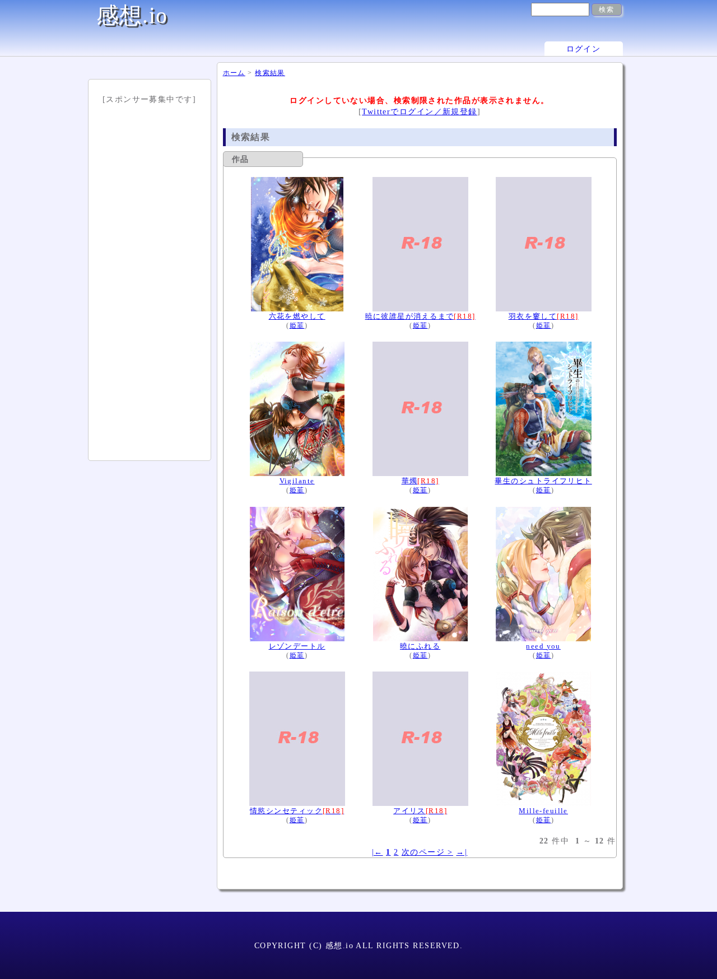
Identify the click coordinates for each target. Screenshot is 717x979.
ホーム (234, 73)
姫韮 (297, 325)
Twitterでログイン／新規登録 (419, 111)
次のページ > (427, 851)
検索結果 (270, 73)
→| (461, 851)
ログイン (583, 48)
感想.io (132, 15)
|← (377, 851)
